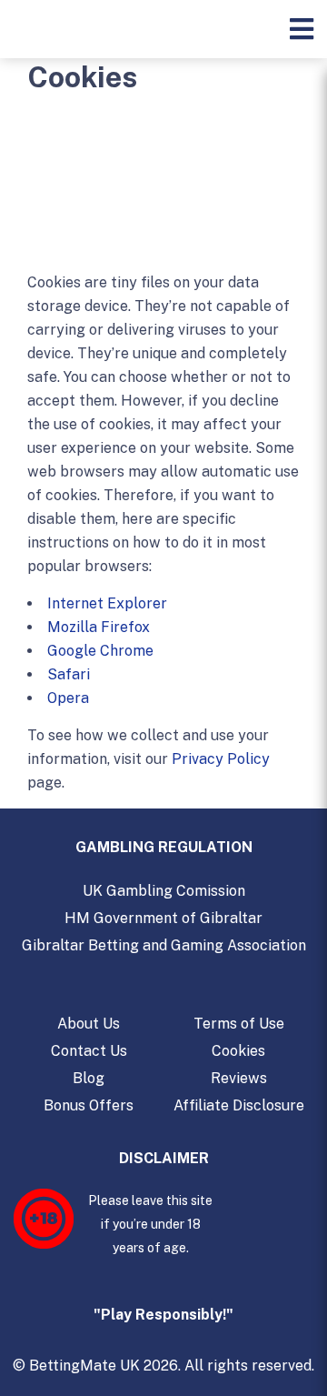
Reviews (239, 1078)
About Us (88, 1023)
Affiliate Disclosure (238, 1105)
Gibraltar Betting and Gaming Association (164, 945)
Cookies (238, 1051)
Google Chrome (100, 650)
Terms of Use (238, 1023)
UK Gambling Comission (164, 890)
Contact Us (89, 1051)
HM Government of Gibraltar (163, 918)
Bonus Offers (89, 1105)
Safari (68, 674)
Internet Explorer (107, 603)
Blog (88, 1078)
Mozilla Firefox (98, 627)
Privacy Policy (221, 759)
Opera (68, 698)
